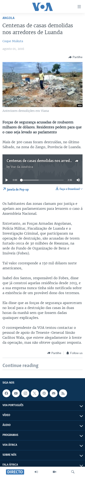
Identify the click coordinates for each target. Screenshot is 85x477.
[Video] (54, 472)
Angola (8, 18)
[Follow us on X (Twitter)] (35, 393)
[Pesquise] (73, 472)
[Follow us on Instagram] (25, 393)
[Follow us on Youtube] (16, 393)
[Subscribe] (54, 393)
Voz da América (22, 167)
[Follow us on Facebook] (6, 393)
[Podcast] (44, 393)
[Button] (75, 57)
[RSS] (63, 393)
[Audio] (36, 472)
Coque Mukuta (12, 41)
